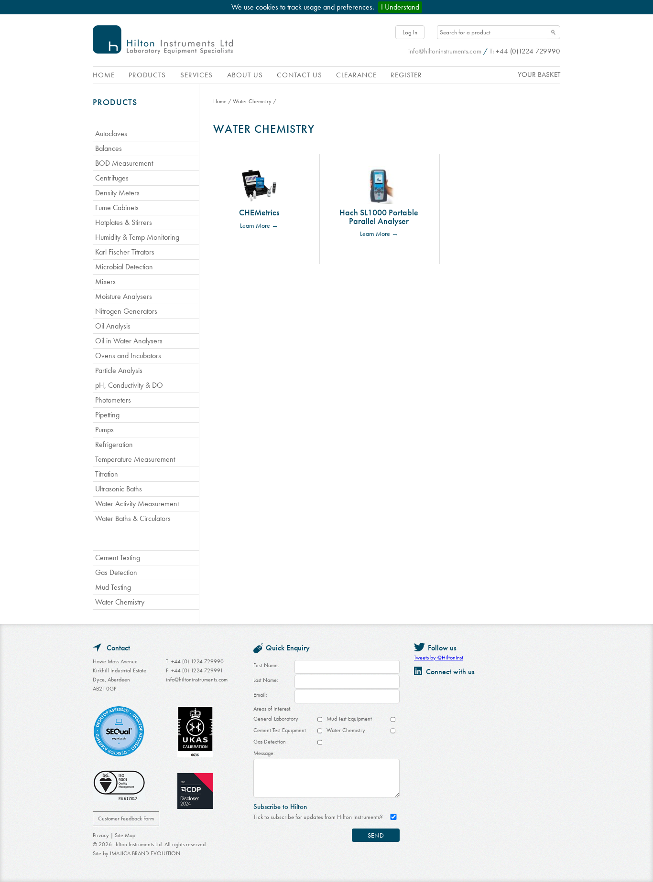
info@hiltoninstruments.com (444, 51)
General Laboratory (275, 719)
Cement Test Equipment (279, 730)
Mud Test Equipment (349, 719)
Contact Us (299, 75)
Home (104, 75)
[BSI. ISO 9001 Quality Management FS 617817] (119, 787)
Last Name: (265, 680)
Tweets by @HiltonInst (438, 657)
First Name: (266, 665)
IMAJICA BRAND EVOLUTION (145, 853)
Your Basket (539, 74)
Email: (260, 695)
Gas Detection (269, 741)
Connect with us (450, 672)
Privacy (101, 835)
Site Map (125, 835)
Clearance (356, 75)
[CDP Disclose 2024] (195, 792)
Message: (264, 753)
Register (406, 75)
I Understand (400, 7)
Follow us (442, 648)
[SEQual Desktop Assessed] (119, 732)
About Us (245, 75)
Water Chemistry (252, 101)
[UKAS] (195, 733)
